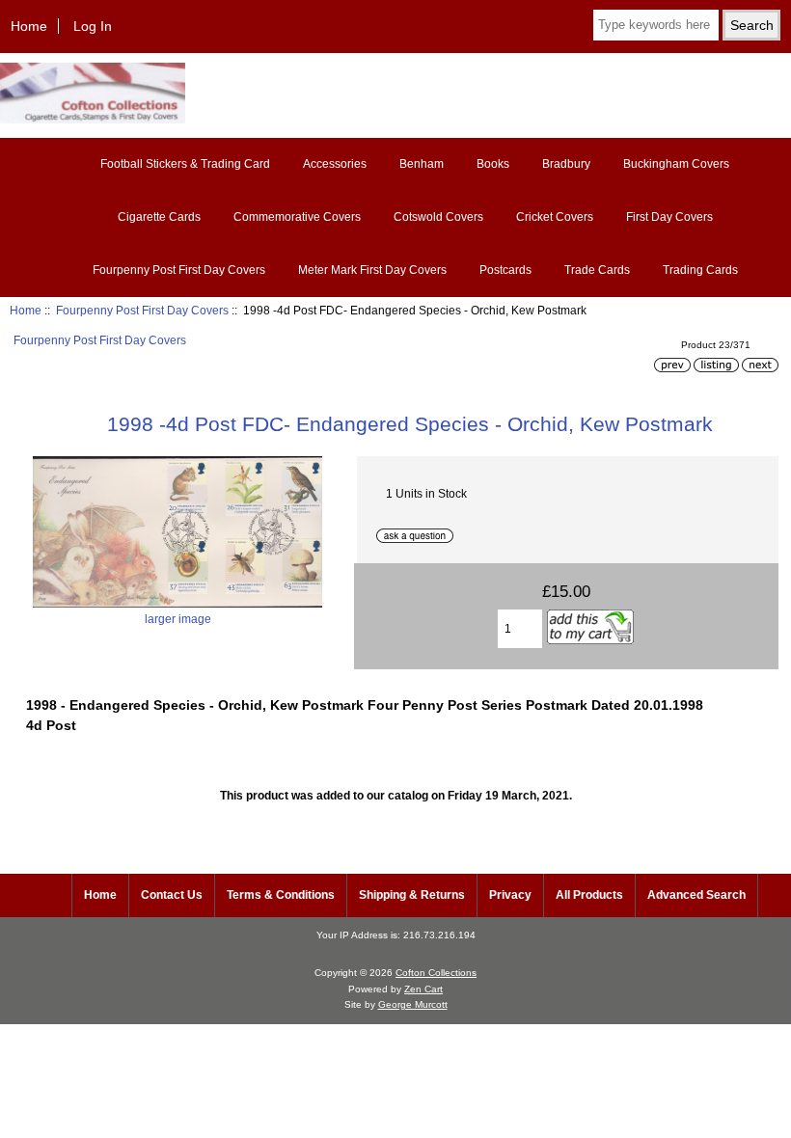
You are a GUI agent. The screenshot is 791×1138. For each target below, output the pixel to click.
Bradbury (566, 164)
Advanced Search (696, 895)
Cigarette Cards (159, 217)
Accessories (335, 164)
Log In (92, 26)
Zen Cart (423, 989)
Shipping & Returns (412, 895)
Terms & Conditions (281, 895)
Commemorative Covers (297, 217)
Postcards (505, 270)
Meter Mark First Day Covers (372, 270)
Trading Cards (700, 270)
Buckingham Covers (676, 164)
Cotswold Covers (438, 217)
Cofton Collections (436, 972)
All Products (589, 895)
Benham (421, 164)
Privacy (510, 895)
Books (493, 164)
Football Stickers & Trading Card (185, 164)
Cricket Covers (554, 217)
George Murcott (413, 1004)
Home (29, 26)
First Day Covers (669, 217)
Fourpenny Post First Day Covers (142, 310)
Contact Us (172, 895)
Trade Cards (597, 270)
